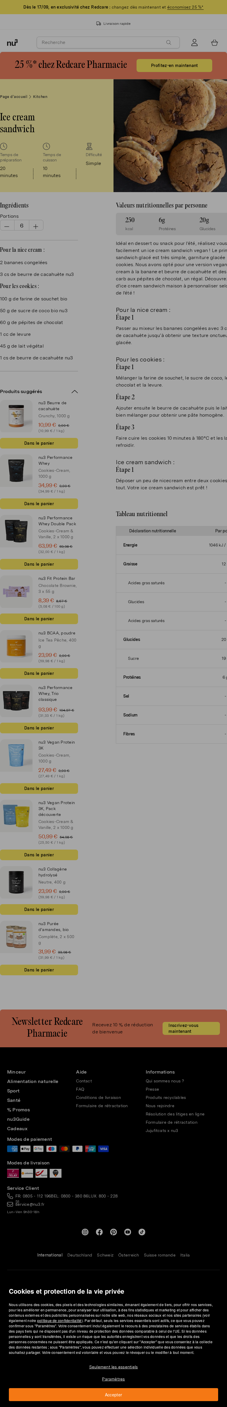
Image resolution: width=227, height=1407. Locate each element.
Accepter (113, 1395)
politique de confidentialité (59, 1320)
